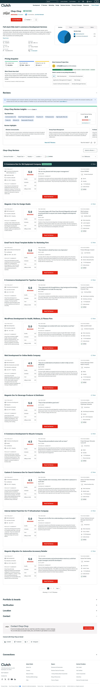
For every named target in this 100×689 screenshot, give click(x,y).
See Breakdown (85, 123)
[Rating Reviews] (14, 14)
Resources (86, 5)
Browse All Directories (57, 667)
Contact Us (4, 676)
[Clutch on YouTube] (12, 679)
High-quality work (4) (61, 117)
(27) (90, 120)
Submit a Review (89, 150)
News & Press (29, 673)
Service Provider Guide (82, 680)
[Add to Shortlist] (36, 19)
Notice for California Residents (29, 686)
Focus (70, 27)
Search (48, 1)
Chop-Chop (16, 11)
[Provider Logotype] (6, 13)
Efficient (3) (16, 120)
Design (57, 5)
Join (97, 1)
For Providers (73, 1)
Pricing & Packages (77, 5)
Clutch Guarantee (80, 673)
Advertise (78, 677)
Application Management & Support (62, 80)
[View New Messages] (83, 1)
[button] (9, 156)
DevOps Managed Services (79, 84)
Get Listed (79, 667)
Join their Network (39, 14)
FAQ (27, 680)
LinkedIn (9, 642)
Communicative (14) (10, 117)
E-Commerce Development (82, 36)
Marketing (51, 5)
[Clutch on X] (5, 679)
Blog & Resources (55, 677)
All (53, 76)
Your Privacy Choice (13, 686)
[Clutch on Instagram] (9, 679)
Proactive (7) (39, 117)
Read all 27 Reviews (50, 142)
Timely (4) (8, 120)
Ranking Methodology (32, 677)
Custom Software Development (61, 84)
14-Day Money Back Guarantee (59, 673)
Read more (5, 38)
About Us (28, 667)
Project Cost (20, 156)
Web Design (77, 80)
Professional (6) (49, 117)
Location (38, 156)
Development (36, 5)
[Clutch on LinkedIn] (15, 679)
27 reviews (20, 14)
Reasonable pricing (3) (27, 120)
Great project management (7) (26, 117)
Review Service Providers (57, 670)
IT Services (44, 5)
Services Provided (8, 156)
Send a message (89, 628)
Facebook (18, 642)
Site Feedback (4, 672)
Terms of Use (40, 686)
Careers (28, 670)
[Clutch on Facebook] (2, 679)
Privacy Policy (4, 686)
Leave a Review (64, 1)
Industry (30, 156)
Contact (28, 19)
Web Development (80, 34)
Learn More (63, 101)
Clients (92, 27)
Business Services (65, 5)
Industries (81, 27)
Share (94, 164)
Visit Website (17, 19)
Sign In (90, 1)
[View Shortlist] (78, 1)
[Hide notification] (95, 99)
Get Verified (79, 670)
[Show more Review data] (50, 196)
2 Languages (34, 50)
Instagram (35, 642)
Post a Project (95, 5)
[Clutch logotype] (6, 5)
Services (60, 27)
